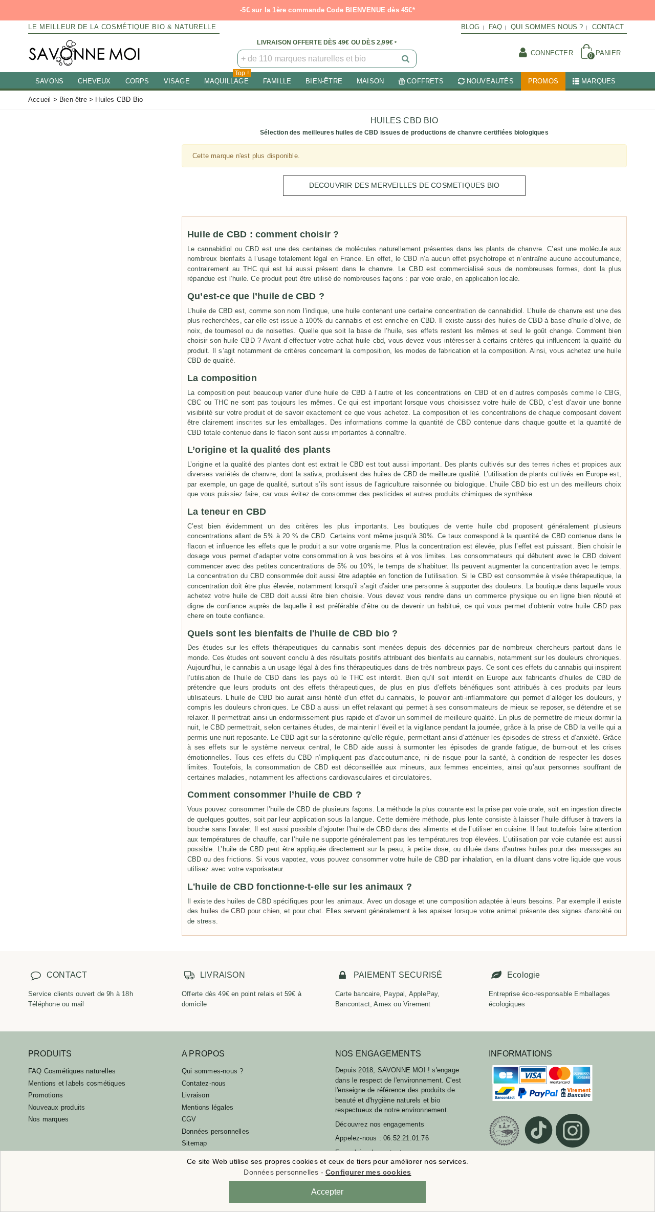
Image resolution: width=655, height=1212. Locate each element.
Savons (49, 81)
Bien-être (323, 81)
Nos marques (48, 1119)
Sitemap (194, 1143)
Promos (543, 81)
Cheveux (94, 81)
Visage (177, 81)
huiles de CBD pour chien (240, 911)
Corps (137, 81)
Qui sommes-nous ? (212, 1071)
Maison (370, 81)
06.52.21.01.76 (406, 1138)
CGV (189, 1119)
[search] (406, 59)
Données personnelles (215, 1131)
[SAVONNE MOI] (84, 53)
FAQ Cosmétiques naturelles (72, 1071)
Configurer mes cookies (368, 1172)
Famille (277, 81)
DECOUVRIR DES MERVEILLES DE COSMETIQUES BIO (404, 185)
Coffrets (425, 81)
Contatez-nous (204, 1083)
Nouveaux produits (56, 1107)
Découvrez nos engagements (379, 1124)
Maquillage (226, 78)
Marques (598, 81)
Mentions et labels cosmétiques (76, 1083)
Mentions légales (207, 1107)
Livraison (195, 1095)
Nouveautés (490, 81)
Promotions (45, 1095)
